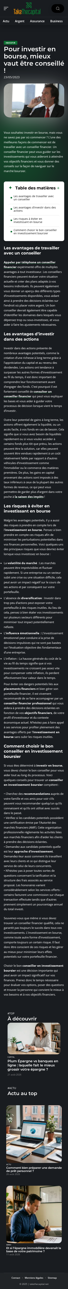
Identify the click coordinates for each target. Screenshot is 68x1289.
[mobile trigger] (7, 8)
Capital (11, 1057)
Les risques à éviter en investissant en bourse (28, 220)
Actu (8, 1165)
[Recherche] (57, 8)
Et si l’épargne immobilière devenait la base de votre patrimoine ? (33, 1249)
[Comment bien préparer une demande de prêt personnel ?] (34, 1134)
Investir (10, 42)
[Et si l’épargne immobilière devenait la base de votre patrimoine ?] (34, 1214)
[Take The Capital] (27, 8)
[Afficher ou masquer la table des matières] (58, 188)
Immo (8, 1245)
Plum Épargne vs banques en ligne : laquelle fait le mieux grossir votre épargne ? (33, 1065)
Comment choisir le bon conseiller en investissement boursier (35, 231)
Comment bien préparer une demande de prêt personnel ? (34, 1169)
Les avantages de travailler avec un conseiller (34, 197)
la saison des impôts (29, 497)
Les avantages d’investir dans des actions (35, 209)
